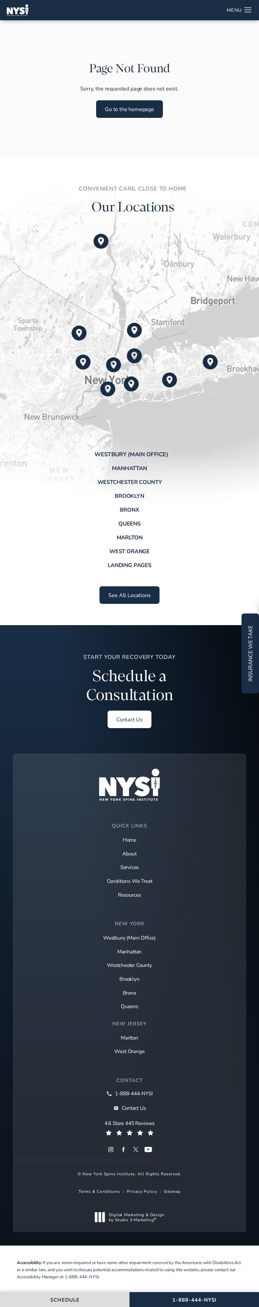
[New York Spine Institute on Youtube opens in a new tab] (148, 1149)
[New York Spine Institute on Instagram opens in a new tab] (110, 1149)
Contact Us (129, 719)
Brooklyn (129, 495)
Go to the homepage (129, 108)
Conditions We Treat (129, 880)
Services (129, 867)
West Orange (129, 551)
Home (129, 839)
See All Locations (129, 594)
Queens (129, 523)
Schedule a (129, 679)
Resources (129, 894)
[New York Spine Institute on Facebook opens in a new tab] (123, 1149)
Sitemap (172, 1191)
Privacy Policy (142, 1191)
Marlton (130, 537)
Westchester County (129, 482)
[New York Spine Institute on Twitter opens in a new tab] (135, 1149)
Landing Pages (129, 565)
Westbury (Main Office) (131, 454)
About (129, 853)
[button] (248, 10)
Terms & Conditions (99, 1191)
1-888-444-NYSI (82, 1277)
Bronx (129, 509)
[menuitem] (110, 1149)
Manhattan (129, 468)
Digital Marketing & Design (137, 1217)
